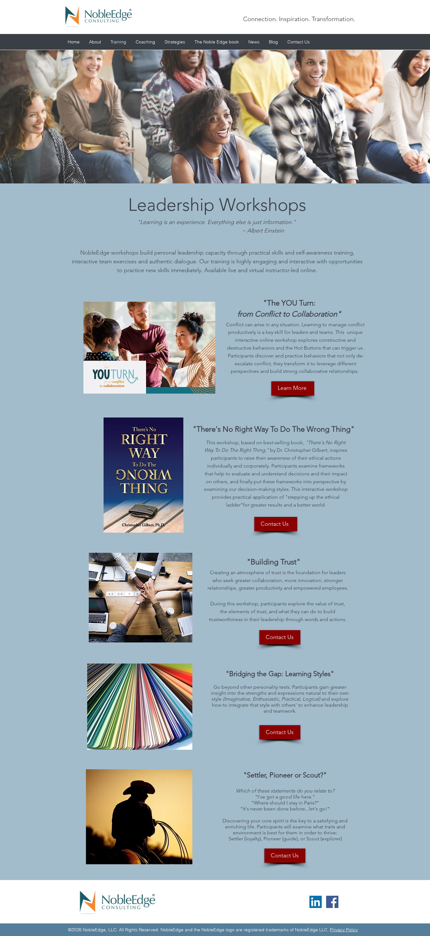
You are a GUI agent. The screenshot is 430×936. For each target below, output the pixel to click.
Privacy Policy (344, 930)
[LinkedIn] (315, 902)
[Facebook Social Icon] (332, 902)
